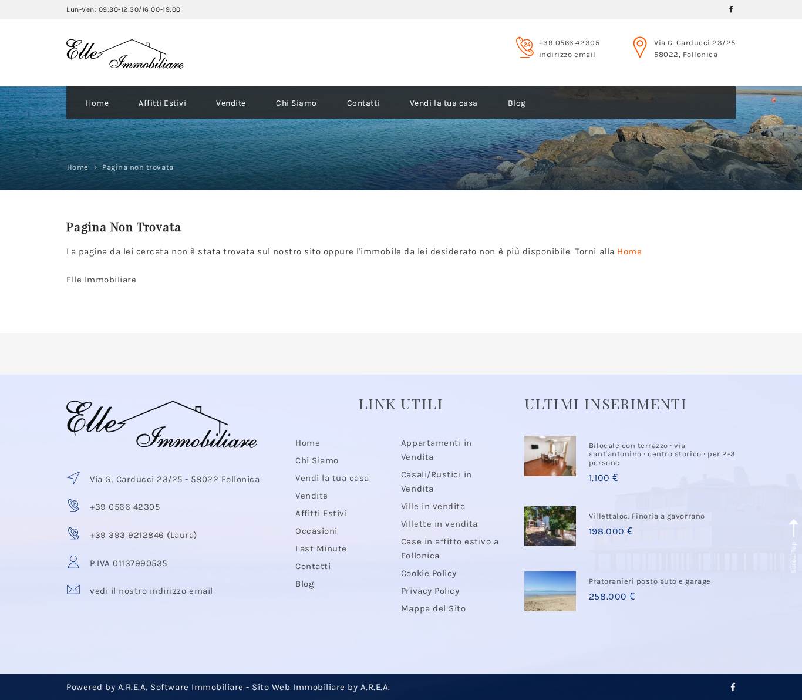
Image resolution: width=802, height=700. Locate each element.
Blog (517, 103)
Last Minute (321, 548)
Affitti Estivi (162, 103)
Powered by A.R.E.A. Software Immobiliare (155, 687)
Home (97, 103)
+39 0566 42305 (569, 42)
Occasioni (316, 531)
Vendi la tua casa (444, 103)
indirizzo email (567, 54)
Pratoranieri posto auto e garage (650, 581)
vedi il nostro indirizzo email (151, 590)
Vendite (231, 103)
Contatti (363, 103)
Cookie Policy (429, 573)
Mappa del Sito (433, 608)
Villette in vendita (439, 524)
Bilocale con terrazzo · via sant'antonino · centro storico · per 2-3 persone (662, 454)
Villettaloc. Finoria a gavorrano (647, 515)
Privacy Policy (430, 590)
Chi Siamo (296, 103)
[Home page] (125, 43)
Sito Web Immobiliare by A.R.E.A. (321, 687)
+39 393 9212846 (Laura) (143, 535)
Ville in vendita (433, 506)
